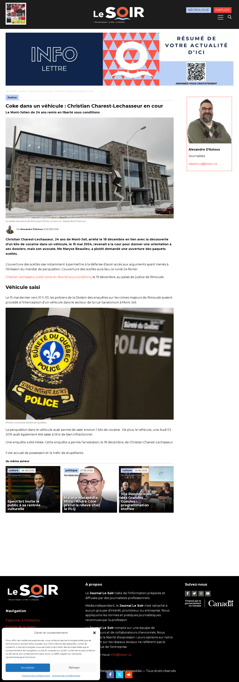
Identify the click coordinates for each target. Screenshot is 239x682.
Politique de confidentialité (36, 675)
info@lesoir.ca (121, 654)
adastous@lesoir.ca (203, 164)
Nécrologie (198, 10)
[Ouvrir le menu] (220, 17)
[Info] (119, 59)
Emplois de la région (21, 626)
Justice (22, 91)
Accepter (28, 667)
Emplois (222, 10)
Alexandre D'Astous (31, 229)
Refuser (74, 667)
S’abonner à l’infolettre (23, 620)
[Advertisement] (90, 541)
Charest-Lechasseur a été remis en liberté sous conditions (48, 277)
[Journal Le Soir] (119, 14)
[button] (94, 633)
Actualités (11, 91)
